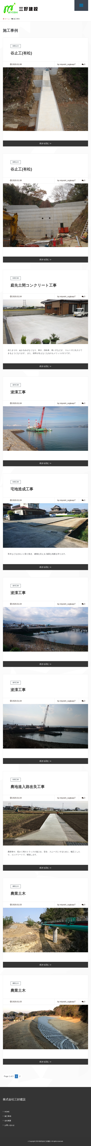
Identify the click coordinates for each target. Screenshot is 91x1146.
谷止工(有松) (21, 53)
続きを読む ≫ (45, 143)
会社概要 (8, 1121)
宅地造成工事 (22, 489)
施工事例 (8, 1116)
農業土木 (18, 893)
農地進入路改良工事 (28, 787)
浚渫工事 (18, 392)
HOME (7, 1112)
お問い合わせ (9, 1125)
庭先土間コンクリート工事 (34, 285)
